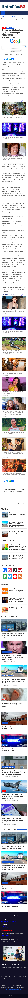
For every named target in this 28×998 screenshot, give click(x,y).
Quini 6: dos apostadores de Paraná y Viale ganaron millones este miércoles (17, 590)
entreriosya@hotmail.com (13, 989)
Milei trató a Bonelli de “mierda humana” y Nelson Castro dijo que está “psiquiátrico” (12, 657)
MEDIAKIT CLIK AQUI (7, 930)
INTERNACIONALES (10, 27)
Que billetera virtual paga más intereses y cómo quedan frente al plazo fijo (12, 820)
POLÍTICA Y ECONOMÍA (7, 814)
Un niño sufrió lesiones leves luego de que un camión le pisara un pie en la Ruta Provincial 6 (17, 524)
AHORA (4, 27)
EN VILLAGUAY (5, 675)
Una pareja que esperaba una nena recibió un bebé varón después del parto (12, 704)
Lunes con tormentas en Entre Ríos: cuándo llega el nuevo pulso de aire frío (17, 557)
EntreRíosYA (19, 54)
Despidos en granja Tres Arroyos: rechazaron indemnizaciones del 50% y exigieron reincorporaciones (13, 772)
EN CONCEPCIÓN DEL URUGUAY (9, 767)
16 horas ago (7, 824)
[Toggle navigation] (7, 12)
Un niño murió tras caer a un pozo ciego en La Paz (16, 532)
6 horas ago (6, 637)
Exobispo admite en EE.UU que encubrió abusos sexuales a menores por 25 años (14, 501)
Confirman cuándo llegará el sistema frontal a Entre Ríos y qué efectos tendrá (14, 492)
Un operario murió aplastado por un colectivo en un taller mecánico (17, 514)
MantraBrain (22, 996)
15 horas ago (7, 753)
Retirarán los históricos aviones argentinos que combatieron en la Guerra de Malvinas (12, 796)
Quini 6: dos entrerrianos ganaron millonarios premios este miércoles (16, 599)
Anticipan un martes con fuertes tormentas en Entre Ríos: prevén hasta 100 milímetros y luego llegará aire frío (17, 548)
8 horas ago (6, 709)
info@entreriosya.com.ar (8, 921)
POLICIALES (11, 675)
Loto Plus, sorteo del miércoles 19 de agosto (16, 608)
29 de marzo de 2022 (9, 54)
